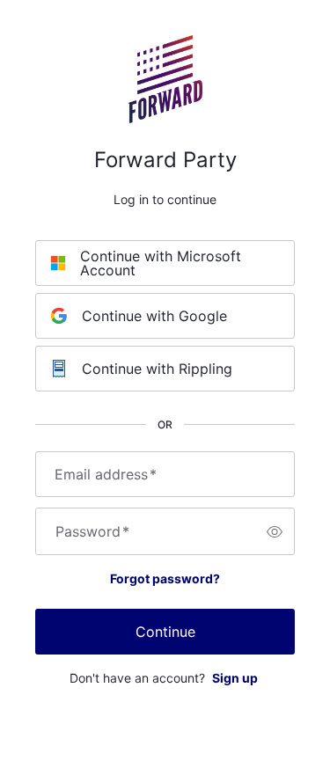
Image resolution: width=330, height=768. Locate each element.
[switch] (274, 531)
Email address (106, 474)
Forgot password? (165, 578)
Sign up (235, 677)
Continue (165, 631)
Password (92, 531)
